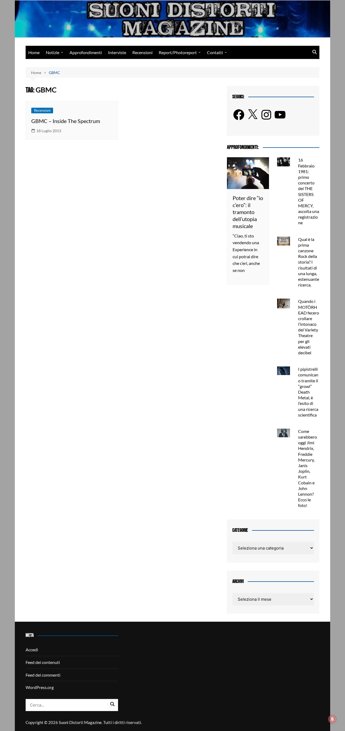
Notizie (52, 52)
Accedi (32, 649)
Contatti (215, 52)
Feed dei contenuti (43, 662)
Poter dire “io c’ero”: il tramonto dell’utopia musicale (248, 212)
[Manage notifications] (332, 719)
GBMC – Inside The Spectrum (65, 121)
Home (34, 52)
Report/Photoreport (178, 52)
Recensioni (142, 52)
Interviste (117, 52)
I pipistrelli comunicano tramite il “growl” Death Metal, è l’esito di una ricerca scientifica (308, 391)
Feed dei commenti (43, 674)
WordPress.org (40, 687)
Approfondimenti (86, 52)
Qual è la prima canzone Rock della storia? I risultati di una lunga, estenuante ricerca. (308, 262)
